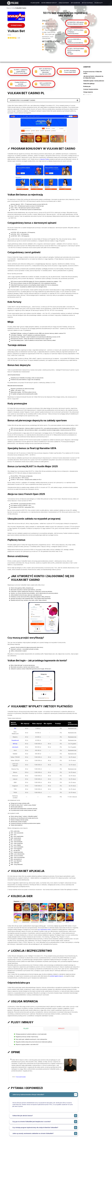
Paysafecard (15, 740)
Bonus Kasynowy (64, 2)
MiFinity (15, 743)
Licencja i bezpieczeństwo (90, 89)
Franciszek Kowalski (21, 1076)
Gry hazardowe (75, 2)
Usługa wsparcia (88, 92)
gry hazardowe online (44, 929)
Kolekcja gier (87, 86)
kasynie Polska (44, 159)
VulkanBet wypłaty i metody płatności (93, 81)
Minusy (61, 1028)
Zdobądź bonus (16, 25)
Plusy (26, 1028)
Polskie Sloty (99, 2)
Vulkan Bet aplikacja (88, 83)
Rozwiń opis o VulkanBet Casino (22, 100)
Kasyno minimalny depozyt (49, 2)
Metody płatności (87, 2)
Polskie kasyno (35, 2)
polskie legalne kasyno (56, 976)
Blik (15, 728)
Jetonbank (15, 747)
